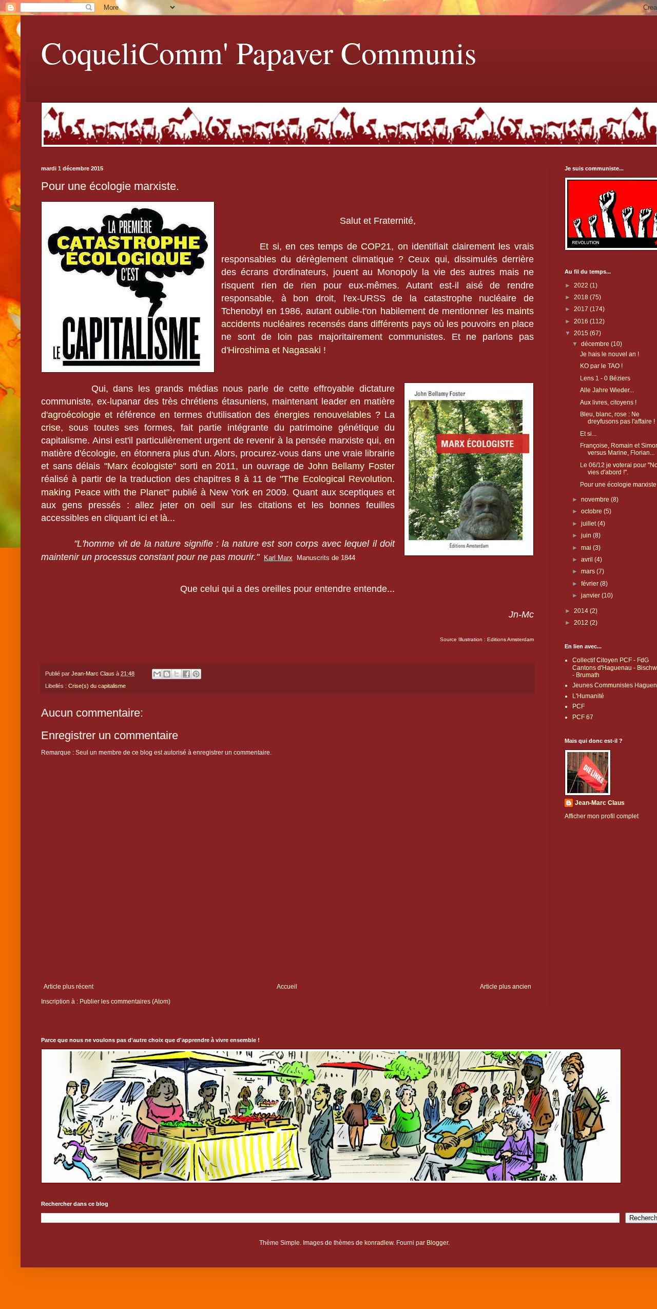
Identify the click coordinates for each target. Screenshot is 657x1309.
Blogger (437, 1242)
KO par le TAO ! (601, 366)
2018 (582, 297)
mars (588, 571)
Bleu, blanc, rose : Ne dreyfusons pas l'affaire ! (617, 418)
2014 (582, 610)
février (590, 583)
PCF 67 (582, 717)
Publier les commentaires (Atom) (125, 1001)
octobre (592, 511)
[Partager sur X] (176, 674)
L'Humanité (588, 696)
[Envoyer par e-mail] (157, 674)
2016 (582, 321)
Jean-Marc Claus (600, 802)
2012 (582, 622)
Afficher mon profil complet (602, 816)
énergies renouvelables (322, 415)
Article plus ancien (505, 986)
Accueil (287, 986)
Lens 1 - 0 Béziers (605, 378)
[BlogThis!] (167, 674)
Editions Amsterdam (510, 639)
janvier (591, 595)
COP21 (376, 246)
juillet (589, 523)
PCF (578, 706)
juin (587, 535)
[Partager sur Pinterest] (196, 674)
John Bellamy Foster (351, 466)
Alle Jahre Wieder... (607, 390)
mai (587, 547)
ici (143, 518)
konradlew (378, 1242)
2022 (582, 285)
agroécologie (74, 415)
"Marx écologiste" (140, 466)
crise (51, 427)
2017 (582, 309)
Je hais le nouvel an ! (609, 354)
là (163, 518)
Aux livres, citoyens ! (608, 402)
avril (587, 559)
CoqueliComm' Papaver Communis (258, 52)
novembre (596, 499)
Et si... (588, 433)
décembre (596, 344)
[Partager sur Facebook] (186, 674)
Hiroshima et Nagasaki (274, 350)
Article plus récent (68, 986)
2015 (582, 333)
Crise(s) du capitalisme (97, 686)
